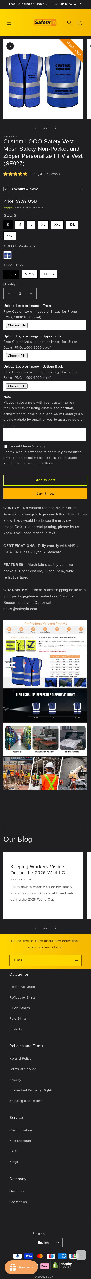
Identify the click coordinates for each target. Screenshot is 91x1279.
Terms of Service (22, 1069)
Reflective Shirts (22, 997)
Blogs (13, 1162)
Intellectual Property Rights (31, 1090)
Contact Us (18, 1202)
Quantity (10, 284)
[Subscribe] (76, 960)
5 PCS (29, 273)
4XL (10, 234)
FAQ (12, 1151)
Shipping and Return (25, 1101)
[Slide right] (56, 127)
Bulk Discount (20, 1141)
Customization (20, 1130)
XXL (57, 223)
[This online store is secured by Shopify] (62, 1266)
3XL (72, 223)
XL (43, 223)
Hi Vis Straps (19, 1008)
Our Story (17, 1191)
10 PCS (48, 273)
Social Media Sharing (27, 446)
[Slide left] (35, 127)
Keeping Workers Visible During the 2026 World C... (40, 869)
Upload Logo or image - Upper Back (32, 336)
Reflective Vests (22, 987)
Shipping (9, 207)
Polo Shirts (18, 1018)
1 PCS (11, 273)
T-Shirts (15, 1029)
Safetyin (51, 1276)
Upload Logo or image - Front (27, 305)
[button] (9, 23)
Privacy (15, 1080)
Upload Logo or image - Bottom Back (33, 366)
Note (7, 397)
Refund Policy (20, 1058)
